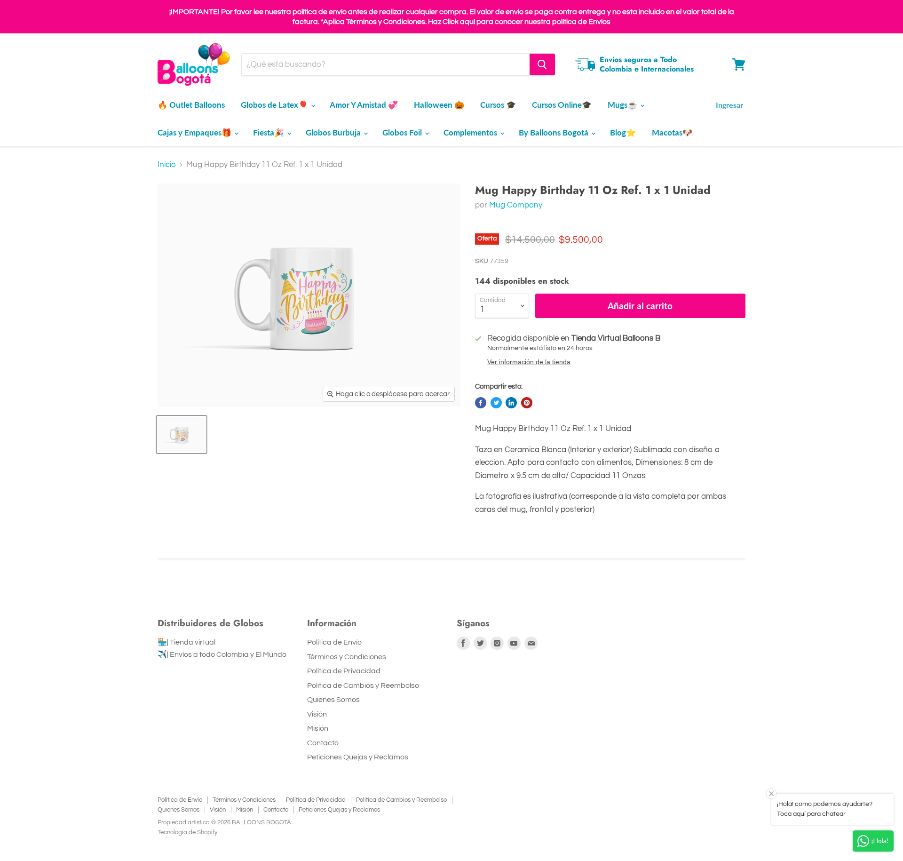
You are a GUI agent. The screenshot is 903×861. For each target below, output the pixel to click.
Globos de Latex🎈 (275, 105)
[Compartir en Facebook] (480, 402)
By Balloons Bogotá (554, 132)
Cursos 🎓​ (498, 105)
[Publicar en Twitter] (496, 402)
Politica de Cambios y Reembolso (363, 685)
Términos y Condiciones (346, 657)
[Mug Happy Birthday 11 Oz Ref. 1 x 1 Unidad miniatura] (181, 434)
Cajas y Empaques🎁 (195, 132)
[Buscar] (542, 64)
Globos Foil (403, 132)
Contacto (323, 743)
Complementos (471, 132)
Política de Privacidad (343, 671)
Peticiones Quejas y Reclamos (357, 757)
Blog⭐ (623, 132)
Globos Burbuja (334, 132)
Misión (317, 728)
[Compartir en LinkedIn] (511, 402)
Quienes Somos (333, 699)
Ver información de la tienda (528, 362)
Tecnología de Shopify (187, 832)
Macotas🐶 (672, 132)
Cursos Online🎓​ (562, 105)
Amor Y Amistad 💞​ (364, 105)
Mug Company (515, 205)
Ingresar (729, 104)
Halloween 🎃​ (439, 105)
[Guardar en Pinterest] (526, 402)
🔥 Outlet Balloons (191, 105)
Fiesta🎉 (269, 132)
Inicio (167, 164)
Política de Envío (334, 642)
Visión (317, 714)
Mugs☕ (623, 105)
